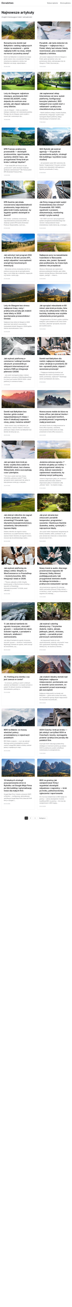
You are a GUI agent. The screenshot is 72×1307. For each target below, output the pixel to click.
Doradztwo (8, 3)
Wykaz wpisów (52, 3)
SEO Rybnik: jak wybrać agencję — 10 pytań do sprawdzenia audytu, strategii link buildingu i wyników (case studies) (53, 154)
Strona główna (65, 3)
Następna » (42, 818)
